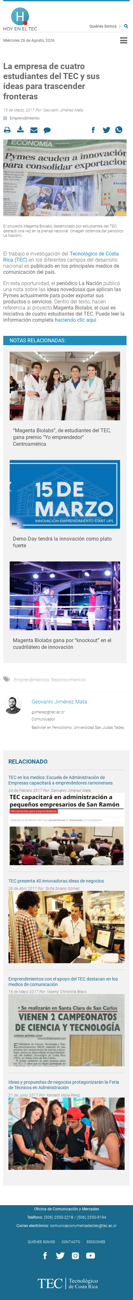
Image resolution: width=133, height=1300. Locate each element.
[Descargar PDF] (22, 130)
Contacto (71, 1242)
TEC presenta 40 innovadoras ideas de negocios (56, 880)
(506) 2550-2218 (58, 1217)
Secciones (96, 1242)
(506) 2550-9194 (91, 1217)
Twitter (59, 1256)
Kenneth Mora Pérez (63, 1095)
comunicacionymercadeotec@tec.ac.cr (83, 1226)
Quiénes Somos (103, 26)
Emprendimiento (24, 118)
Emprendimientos (31, 679)
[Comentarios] (49, 130)
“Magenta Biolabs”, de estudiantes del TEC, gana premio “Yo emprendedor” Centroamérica (62, 437)
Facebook (44, 1256)
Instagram (74, 1256)
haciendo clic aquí (75, 320)
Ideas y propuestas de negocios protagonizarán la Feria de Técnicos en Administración (63, 1085)
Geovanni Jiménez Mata (63, 110)
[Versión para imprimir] (9, 130)
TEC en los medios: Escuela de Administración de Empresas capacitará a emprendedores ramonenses (60, 780)
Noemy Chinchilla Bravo (67, 992)
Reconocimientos (68, 679)
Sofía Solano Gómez (63, 888)
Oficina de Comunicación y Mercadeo (66, 1209)
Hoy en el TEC (20, 19)
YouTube (89, 1256)
